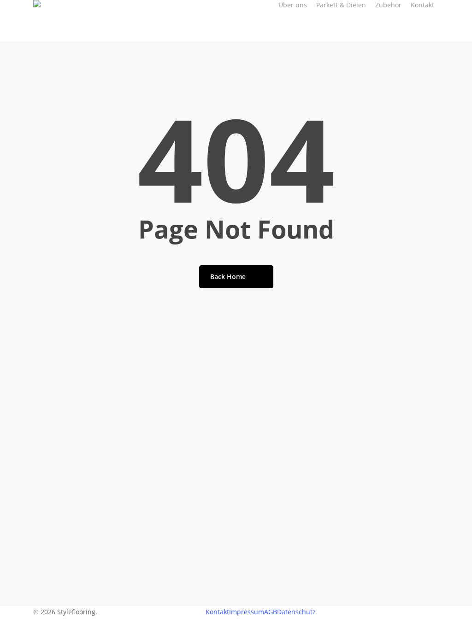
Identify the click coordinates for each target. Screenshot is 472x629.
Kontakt (217, 611)
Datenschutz (296, 611)
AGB (270, 611)
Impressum (246, 611)
